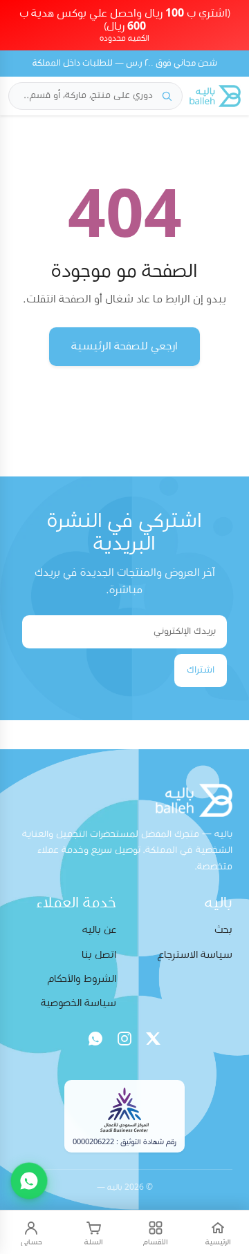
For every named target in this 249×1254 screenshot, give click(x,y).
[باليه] (215, 96)
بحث (223, 930)
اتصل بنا (99, 954)
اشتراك (200, 670)
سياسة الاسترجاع (195, 954)
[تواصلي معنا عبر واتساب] (29, 1181)
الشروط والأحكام (82, 979)
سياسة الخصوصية (78, 1003)
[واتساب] (95, 1038)
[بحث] (167, 96)
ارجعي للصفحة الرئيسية (124, 345)
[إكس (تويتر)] (153, 1038)
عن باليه (99, 930)
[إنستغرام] (124, 1038)
